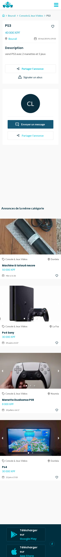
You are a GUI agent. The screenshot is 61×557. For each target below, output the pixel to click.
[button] (24, 318)
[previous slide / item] (2, 303)
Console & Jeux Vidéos (31, 15)
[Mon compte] (56, 5)
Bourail (12, 15)
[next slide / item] (58, 303)
